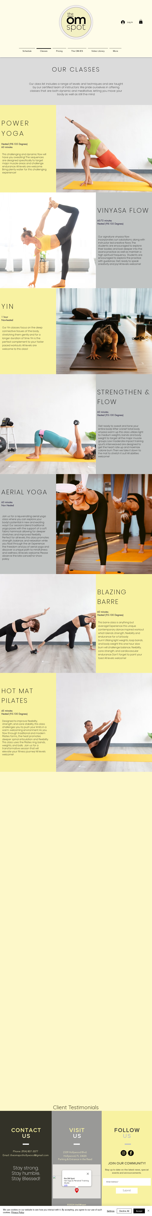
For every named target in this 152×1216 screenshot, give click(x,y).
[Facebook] (131, 1153)
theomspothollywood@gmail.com (29, 1155)
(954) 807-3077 (30, 1151)
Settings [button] (110, 1210)
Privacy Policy (17, 1212)
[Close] (148, 1211)
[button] (141, 21)
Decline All (124, 1210)
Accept (139, 1210)
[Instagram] (123, 1153)
